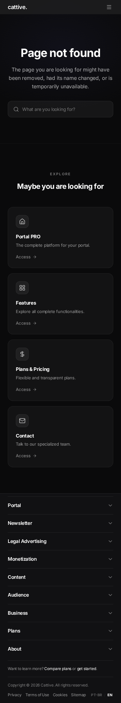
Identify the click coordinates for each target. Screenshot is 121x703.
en (110, 695)
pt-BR (96, 695)
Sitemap (78, 694)
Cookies (60, 694)
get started (86, 668)
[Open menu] (109, 7)
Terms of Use (37, 694)
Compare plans (57, 668)
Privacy (15, 694)
